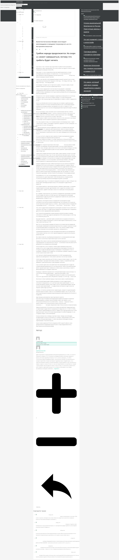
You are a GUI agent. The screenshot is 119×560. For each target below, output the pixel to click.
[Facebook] (42, 49)
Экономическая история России (41, 531)
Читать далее (59, 519)
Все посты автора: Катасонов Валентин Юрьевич (47, 334)
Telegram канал (19, 1)
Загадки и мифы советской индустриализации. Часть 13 (65, 531)
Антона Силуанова (64, 137)
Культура (25, 191)
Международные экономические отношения (67, 514)
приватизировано (42, 275)
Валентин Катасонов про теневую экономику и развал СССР (93, 68)
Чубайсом (61, 144)
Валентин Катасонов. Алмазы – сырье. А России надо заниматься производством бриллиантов (25, 178)
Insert (44, 26)
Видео (82, 13)
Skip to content (19, 90)
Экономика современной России (43, 39)
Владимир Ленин (66, 116)
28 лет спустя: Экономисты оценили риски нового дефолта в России (25, 83)
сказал (44, 305)
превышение (66, 75)
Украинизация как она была (54, 516)
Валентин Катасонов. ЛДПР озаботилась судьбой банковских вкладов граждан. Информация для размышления (24, 226)
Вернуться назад (36, 9)
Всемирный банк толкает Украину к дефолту (55, 524)
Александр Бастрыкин (69, 297)
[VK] (37, 49)
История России (56, 514)
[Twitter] (47, 49)
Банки (24, 207)
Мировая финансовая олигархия (90, 78)
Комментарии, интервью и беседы (42, 516)
